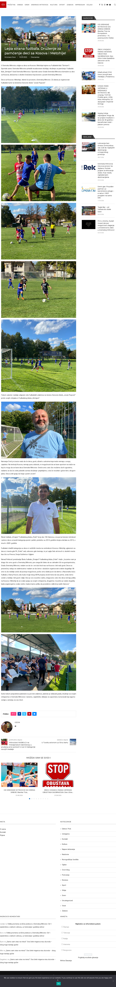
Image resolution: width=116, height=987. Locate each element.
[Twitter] (102, 4)
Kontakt (3, 832)
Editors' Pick (66, 829)
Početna (11, 5)
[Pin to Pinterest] (29, 714)
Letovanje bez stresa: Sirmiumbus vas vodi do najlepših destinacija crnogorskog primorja (106, 148)
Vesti (64, 906)
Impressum (80, 5)
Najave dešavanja (68, 849)
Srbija (20, 5)
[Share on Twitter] (24, 714)
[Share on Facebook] (19, 714)
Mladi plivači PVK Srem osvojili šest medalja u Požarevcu (106, 74)
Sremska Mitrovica (39, 5)
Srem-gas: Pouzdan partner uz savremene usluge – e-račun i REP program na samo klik (106, 192)
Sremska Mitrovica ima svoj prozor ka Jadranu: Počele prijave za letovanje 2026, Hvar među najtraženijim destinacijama (106, 170)
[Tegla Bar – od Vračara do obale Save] (88, 210)
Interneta (66, 944)
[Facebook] (99, 4)
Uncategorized (67, 901)
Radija (65, 939)
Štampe (66, 927)
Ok (59, 983)
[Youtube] (107, 4)
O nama (3, 829)
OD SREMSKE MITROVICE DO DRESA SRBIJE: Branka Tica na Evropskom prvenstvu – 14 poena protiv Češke (106, 31)
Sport (62, 5)
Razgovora (67, 950)
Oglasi (89, 5)
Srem (27, 5)
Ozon (14, 57)
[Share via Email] (34, 714)
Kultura (53, 5)
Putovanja (65, 875)
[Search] (115, 4)
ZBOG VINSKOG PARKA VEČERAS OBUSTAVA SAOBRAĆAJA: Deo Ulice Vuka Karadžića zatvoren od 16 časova (106, 56)
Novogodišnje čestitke (70, 860)
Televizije (66, 933)
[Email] (110, 4)
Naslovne (65, 854)
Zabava (70, 5)
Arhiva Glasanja (66, 961)
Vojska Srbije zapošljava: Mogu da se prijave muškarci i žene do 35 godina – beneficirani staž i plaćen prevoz (106, 119)
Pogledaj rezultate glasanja (88, 957)
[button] (4, 781)
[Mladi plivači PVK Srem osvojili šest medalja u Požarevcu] (88, 75)
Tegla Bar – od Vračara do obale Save (104, 209)
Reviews (65, 880)
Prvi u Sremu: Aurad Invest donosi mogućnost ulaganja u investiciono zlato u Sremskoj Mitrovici (106, 225)
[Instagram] (104, 4)
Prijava (2, 835)
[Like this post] (14, 714)
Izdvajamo (66, 834)
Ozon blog (66, 870)
